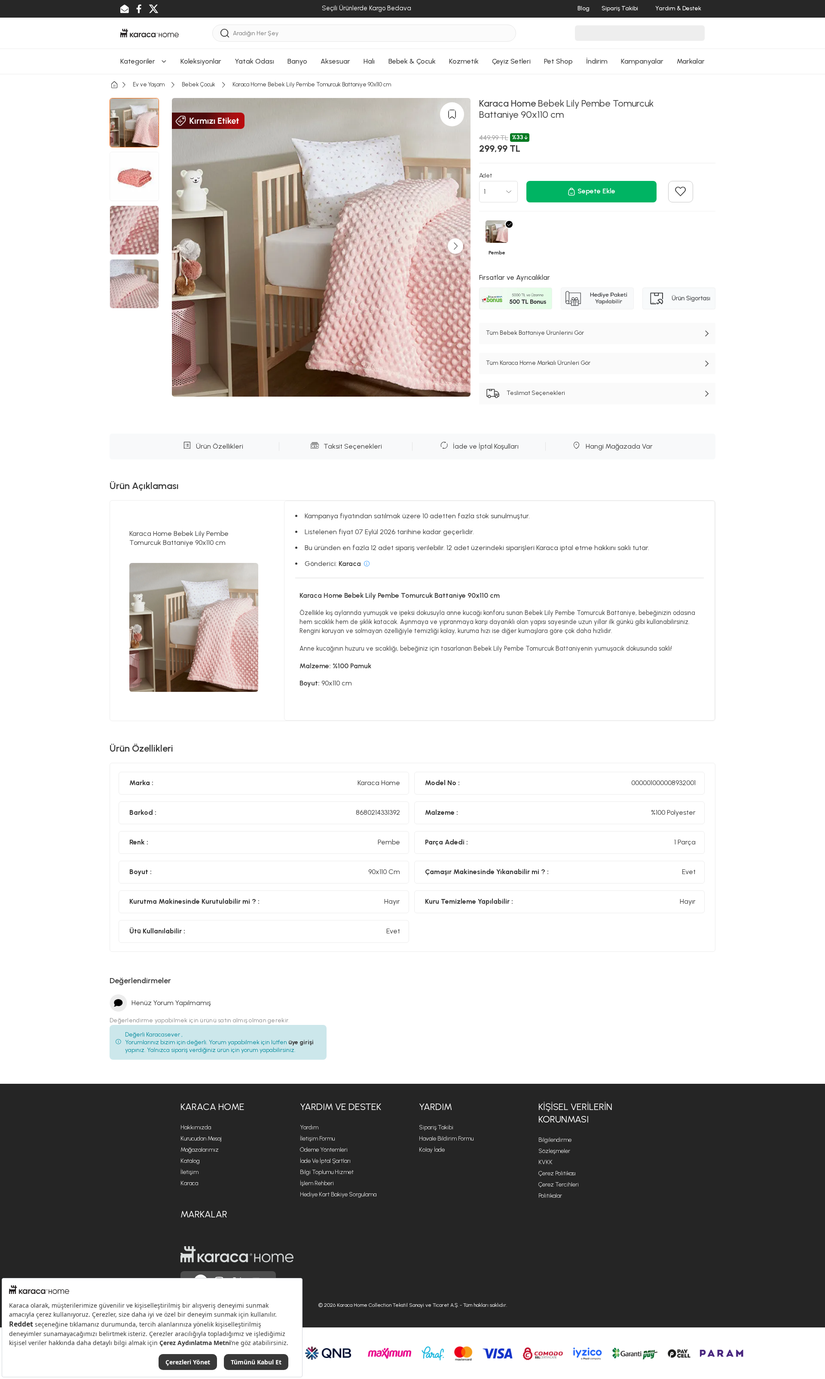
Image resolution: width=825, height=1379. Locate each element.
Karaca (189, 1183)
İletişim (189, 1172)
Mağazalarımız (199, 1149)
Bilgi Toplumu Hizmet (327, 1172)
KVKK (545, 1162)
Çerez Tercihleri (558, 1184)
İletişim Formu (317, 1138)
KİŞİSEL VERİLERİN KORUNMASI (575, 1113)
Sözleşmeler (554, 1151)
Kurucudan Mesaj (201, 1138)
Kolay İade (432, 1149)
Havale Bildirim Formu (446, 1138)
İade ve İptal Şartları (325, 1161)
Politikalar (550, 1195)
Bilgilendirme (554, 1140)
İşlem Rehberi (317, 1183)
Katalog (190, 1161)
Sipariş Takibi (436, 1127)
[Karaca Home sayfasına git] (236, 1254)
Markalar (203, 1214)
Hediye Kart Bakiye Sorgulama (338, 1194)
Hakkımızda (195, 1127)
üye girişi (301, 1042)
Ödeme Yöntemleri (324, 1149)
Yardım (309, 1127)
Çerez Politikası (557, 1173)
